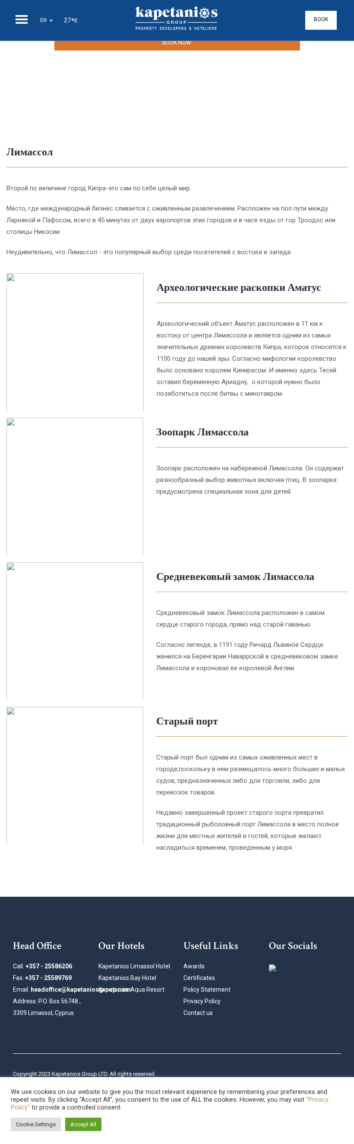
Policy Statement (207, 989)
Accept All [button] (83, 1124)
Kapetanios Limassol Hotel (134, 966)
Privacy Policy (202, 1001)
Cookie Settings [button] (36, 1124)
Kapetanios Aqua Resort (131, 989)
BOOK (321, 19)
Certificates (199, 977)
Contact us (198, 1012)
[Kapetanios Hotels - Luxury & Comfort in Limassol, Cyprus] (177, 20)
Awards (194, 966)
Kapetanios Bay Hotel (127, 977)
